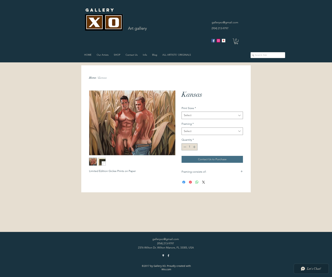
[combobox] (212, 115)
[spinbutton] (189, 147)
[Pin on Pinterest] (190, 182)
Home (92, 77)
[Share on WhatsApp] (197, 182)
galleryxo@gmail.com (225, 22)
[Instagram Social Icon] (218, 40)
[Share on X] (203, 182)
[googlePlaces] (223, 40)
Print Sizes (189, 108)
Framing (188, 123)
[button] (236, 41)
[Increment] (194, 147)
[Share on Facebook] (184, 182)
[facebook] (213, 40)
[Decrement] (184, 147)
